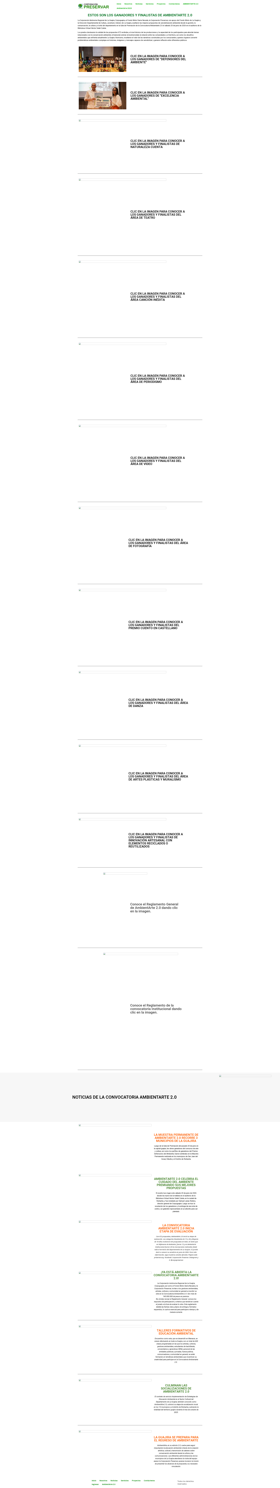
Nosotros (128, 4)
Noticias (139, 4)
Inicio (119, 4)
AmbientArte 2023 (124, 8)
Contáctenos (174, 4)
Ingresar (95, 1484)
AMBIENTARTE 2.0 (190, 4)
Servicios (150, 4)
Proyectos (161, 4)
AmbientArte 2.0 (108, 1484)
